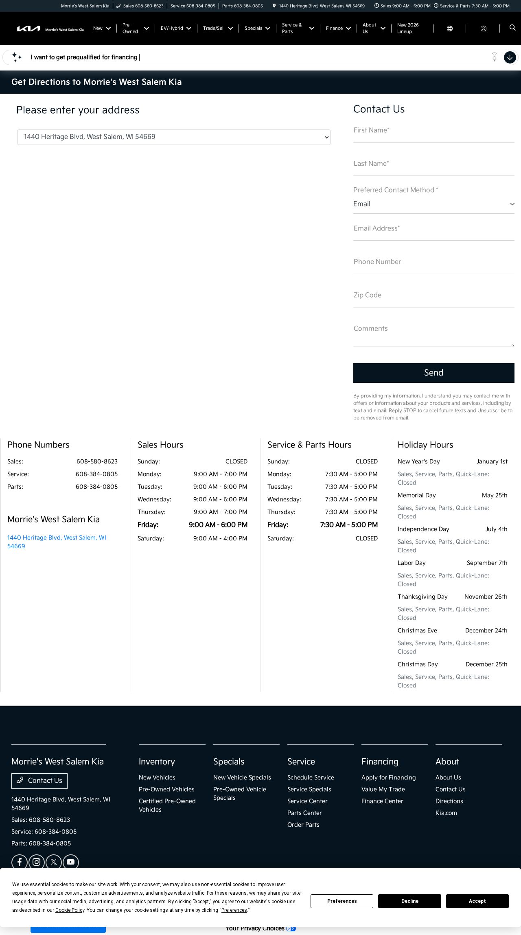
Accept (477, 901)
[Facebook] (19, 862)
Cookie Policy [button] (69, 910)
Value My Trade (383, 789)
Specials (229, 762)
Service (301, 762)
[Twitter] (54, 862)
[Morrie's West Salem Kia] (48, 28)
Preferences (342, 901)
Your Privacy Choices (255, 928)
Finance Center (382, 801)
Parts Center (304, 813)
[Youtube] (71, 862)
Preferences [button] (234, 910)
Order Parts (303, 824)
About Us (448, 777)
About (447, 762)
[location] (274, 6)
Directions (449, 801)
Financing (379, 762)
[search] (513, 28)
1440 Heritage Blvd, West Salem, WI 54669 (56, 542)
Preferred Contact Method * (395, 190)
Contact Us (44, 781)
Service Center (307, 801)
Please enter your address (78, 110)
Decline (409, 901)
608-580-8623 (97, 461)
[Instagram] (36, 862)
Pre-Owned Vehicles (167, 789)
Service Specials (309, 789)
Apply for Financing (388, 777)
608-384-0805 (97, 474)
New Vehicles (157, 777)
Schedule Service (310, 777)
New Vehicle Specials (242, 777)
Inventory (157, 762)
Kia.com (446, 813)
